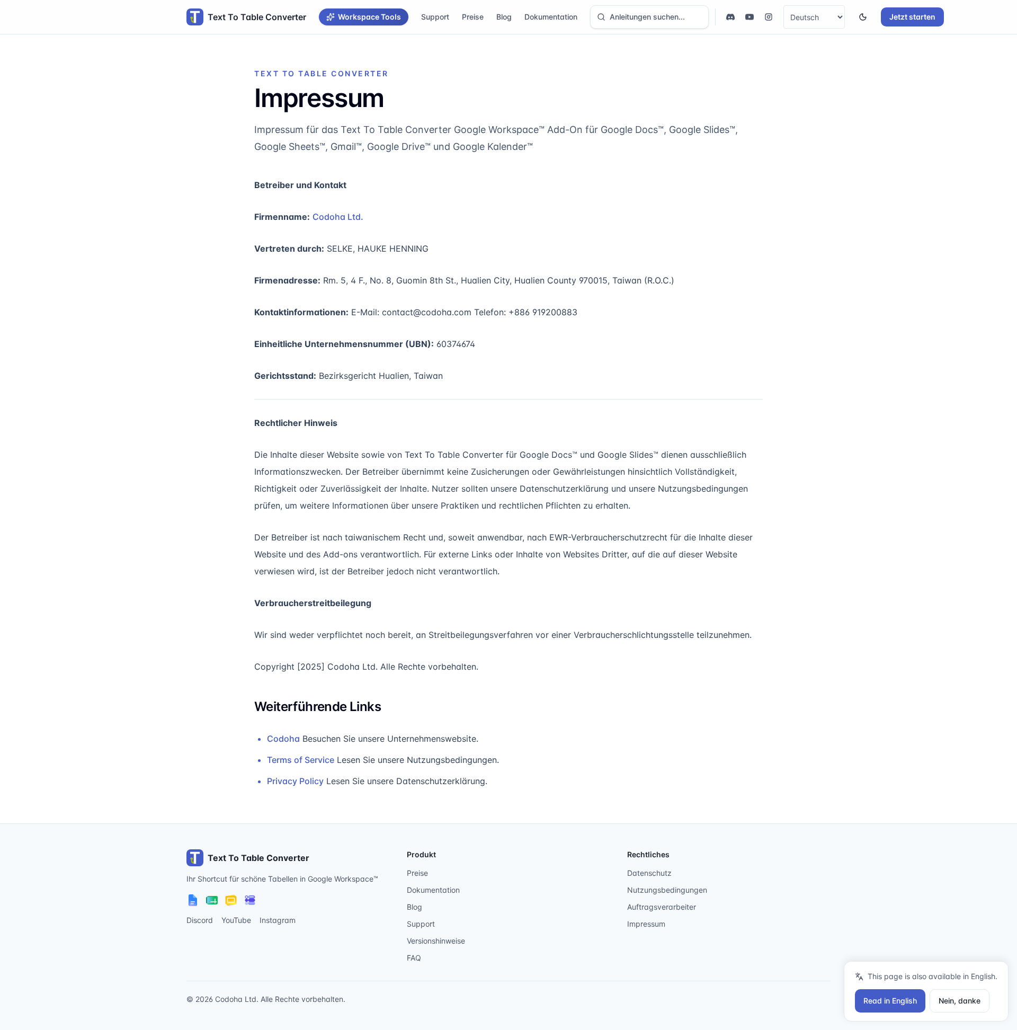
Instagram (278, 920)
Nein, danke (959, 1000)
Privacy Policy (295, 781)
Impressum (646, 923)
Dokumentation (550, 16)
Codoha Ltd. (338, 216)
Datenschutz (649, 872)
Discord (199, 920)
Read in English (890, 1000)
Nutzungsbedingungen (667, 889)
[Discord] (730, 16)
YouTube (236, 920)
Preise (473, 16)
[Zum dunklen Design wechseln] (863, 17)
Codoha (283, 738)
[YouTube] (749, 16)
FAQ (414, 957)
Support (435, 16)
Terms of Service (300, 759)
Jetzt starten (912, 16)
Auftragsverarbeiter (661, 906)
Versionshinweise (436, 940)
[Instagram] (768, 16)
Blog (504, 16)
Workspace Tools (369, 16)
